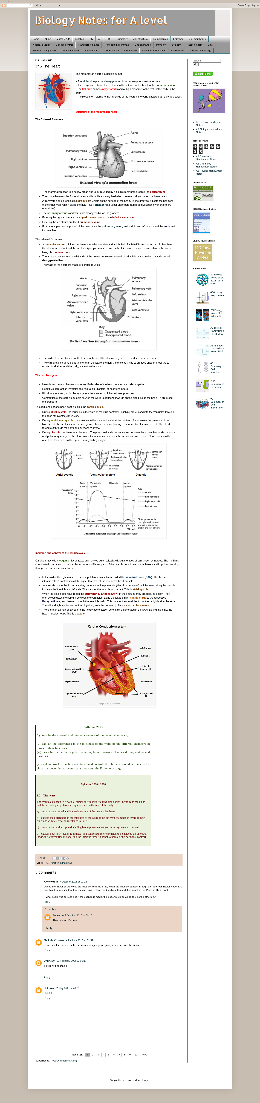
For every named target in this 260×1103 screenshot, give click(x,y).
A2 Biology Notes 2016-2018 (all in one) (217, 279)
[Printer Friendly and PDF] (203, 74)
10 (136, 1054)
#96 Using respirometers (217, 295)
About (48, 38)
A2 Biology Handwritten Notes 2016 (217, 330)
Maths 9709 (63, 38)
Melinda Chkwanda (55, 940)
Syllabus (79, 38)
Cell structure (140, 38)
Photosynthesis (70, 50)
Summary (122, 38)
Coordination (112, 50)
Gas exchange (143, 44)
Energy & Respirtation (45, 50)
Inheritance (130, 50)
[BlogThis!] (57, 858)
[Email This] (54, 858)
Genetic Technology (200, 50)
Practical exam (194, 44)
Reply (47, 901)
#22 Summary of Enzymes (217, 384)
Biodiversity (177, 50)
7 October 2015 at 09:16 (78, 915)
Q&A (210, 44)
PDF (108, 38)
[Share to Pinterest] (67, 858)
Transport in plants (88, 44)
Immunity (161, 44)
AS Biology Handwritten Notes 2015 (217, 348)
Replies (52, 909)
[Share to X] (61, 858)
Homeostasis (92, 50)
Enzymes (178, 38)
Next (144, 1054)
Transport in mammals (116, 44)
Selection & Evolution (154, 50)
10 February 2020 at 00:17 (71, 960)
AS (91, 38)
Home (36, 38)
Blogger (145, 1080)
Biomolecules (160, 38)
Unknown (49, 960)
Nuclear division (41, 44)
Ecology (176, 44)
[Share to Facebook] (64, 858)
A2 (99, 38)
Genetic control (64, 44)
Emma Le (58, 915)
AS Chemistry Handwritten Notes (206, 165)
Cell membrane (197, 38)
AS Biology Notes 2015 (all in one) (216, 313)
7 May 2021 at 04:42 (68, 988)
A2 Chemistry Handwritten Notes (206, 158)
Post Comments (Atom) (64, 1060)
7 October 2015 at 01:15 (73, 881)
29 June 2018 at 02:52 (80, 940)
